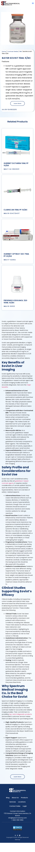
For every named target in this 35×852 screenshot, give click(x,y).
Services (12, 802)
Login (25, 806)
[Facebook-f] (17, 835)
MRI (21, 51)
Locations (22, 802)
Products (24, 798)
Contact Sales (14, 806)
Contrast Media (12, 51)
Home (4, 51)
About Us (15, 798)
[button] (32, 3)
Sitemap (17, 839)
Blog (7, 798)
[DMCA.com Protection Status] (17, 830)
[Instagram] (15, 835)
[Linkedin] (19, 835)
